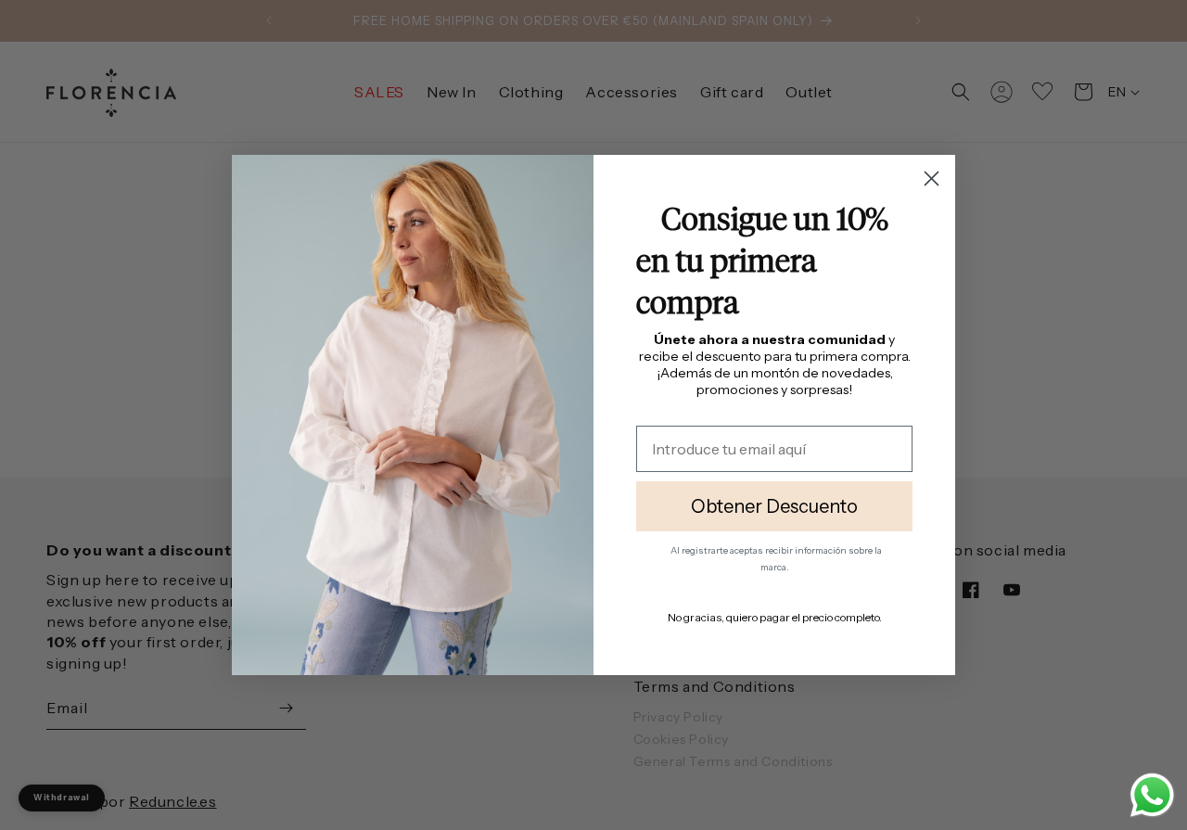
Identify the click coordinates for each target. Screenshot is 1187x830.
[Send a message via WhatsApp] (1152, 795)
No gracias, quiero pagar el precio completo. (775, 617)
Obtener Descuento (774, 506)
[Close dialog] (931, 178)
